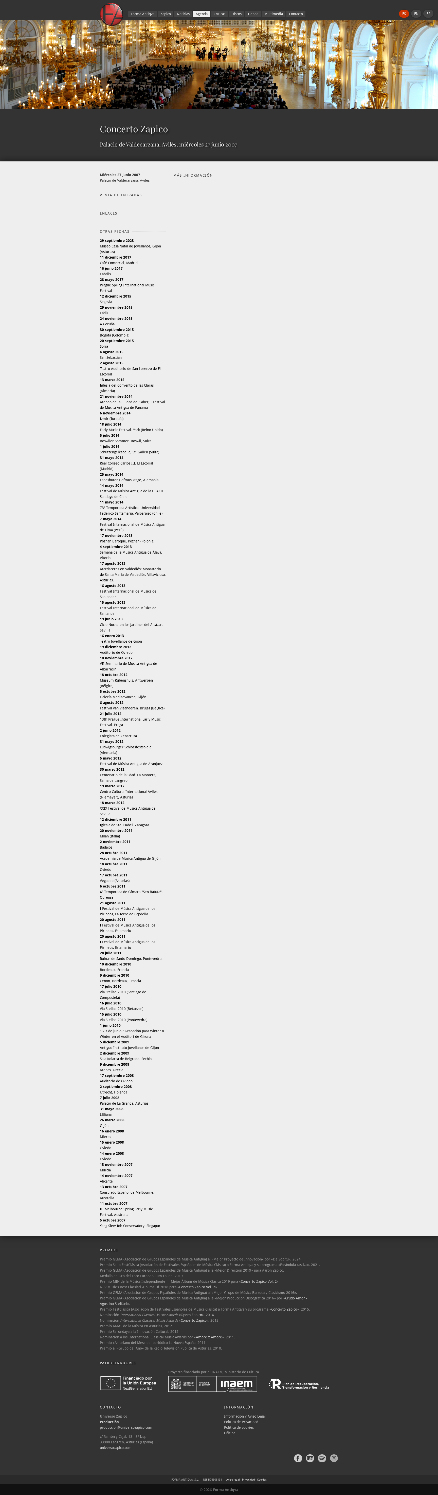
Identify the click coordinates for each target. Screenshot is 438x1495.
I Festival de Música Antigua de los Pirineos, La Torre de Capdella (127, 908)
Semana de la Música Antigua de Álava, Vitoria (131, 552)
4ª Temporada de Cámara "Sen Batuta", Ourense (131, 891)
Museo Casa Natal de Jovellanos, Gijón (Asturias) (130, 246)
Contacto (296, 14)
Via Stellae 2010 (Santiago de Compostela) (123, 992)
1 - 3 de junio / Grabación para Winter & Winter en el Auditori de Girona (132, 1031)
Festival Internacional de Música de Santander (128, 591)
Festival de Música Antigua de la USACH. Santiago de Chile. (132, 491)
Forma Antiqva (142, 14)
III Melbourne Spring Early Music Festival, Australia (126, 1209)
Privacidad (248, 1479)
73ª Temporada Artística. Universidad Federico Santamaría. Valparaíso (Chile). (131, 507)
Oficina (229, 1433)
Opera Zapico (191, 1315)
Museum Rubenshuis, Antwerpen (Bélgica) (126, 680)
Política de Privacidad (241, 1422)
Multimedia (273, 14)
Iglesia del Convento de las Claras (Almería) (127, 385)
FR (428, 14)
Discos (236, 14)
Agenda (202, 14)
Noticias (183, 14)
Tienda (253, 14)
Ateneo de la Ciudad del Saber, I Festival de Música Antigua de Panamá (132, 402)
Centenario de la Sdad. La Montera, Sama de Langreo (128, 775)
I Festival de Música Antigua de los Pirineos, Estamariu (127, 925)
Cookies (262, 1479)
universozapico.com (116, 1448)
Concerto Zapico (284, 1309)
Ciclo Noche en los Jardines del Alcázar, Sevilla (131, 624)
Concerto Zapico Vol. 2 (259, 1281)
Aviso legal (233, 1479)
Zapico (165, 14)
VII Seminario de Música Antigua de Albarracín (128, 663)
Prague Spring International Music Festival (127, 285)
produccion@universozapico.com (126, 1427)
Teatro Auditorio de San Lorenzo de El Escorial (130, 368)
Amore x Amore (209, 1337)
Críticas (219, 14)
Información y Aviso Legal (245, 1416)
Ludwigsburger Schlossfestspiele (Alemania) (126, 747)
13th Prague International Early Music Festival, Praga (130, 719)
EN (416, 14)
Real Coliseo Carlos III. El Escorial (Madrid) (126, 463)
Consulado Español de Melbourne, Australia (127, 1192)
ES (404, 14)
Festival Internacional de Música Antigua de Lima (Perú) (132, 524)
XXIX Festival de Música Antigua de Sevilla (128, 808)
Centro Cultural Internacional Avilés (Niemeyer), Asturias (128, 791)
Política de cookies (239, 1427)
